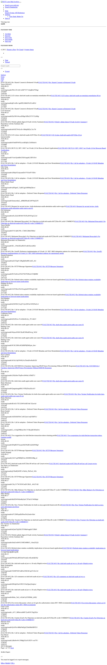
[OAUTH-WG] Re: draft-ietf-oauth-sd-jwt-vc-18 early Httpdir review (70, 563)
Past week (8, 37)
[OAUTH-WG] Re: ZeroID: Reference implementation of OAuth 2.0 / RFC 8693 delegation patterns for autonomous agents (51, 252)
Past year (8, 41)
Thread (7, 62)
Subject (3, 75)
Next (12, 648)
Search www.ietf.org (12, 5)
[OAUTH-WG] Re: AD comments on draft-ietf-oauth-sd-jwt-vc (64, 576)
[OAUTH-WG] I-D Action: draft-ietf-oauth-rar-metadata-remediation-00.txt (76, 95)
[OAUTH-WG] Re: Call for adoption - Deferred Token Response (66, 193)
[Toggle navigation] (20, 2)
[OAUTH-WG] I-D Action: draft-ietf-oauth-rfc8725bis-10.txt (61, 135)
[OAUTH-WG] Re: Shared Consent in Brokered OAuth (56, 82)
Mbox (3, 663)
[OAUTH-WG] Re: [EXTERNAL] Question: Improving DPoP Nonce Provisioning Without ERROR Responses (50, 367)
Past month (8, 39)
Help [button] (6, 11)
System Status (29, 49)
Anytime (8, 34)
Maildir (7, 663)
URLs (12, 663)
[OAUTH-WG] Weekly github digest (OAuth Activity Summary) (65, 122)
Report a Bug (11, 49)
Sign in (7, 18)
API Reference (20, 13)
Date (6, 60)
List (2, 80)
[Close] (2, 656)
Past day (8, 36)
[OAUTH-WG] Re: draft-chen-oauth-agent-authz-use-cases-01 (63, 325)
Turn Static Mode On (16, 16)
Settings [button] (7, 15)
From (2, 77)
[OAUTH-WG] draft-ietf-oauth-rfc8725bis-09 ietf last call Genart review (73, 464)
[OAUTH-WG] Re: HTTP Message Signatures (47, 266)
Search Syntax (10, 13)
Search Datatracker (11, 7)
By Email (20, 49)
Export (7, 71)
